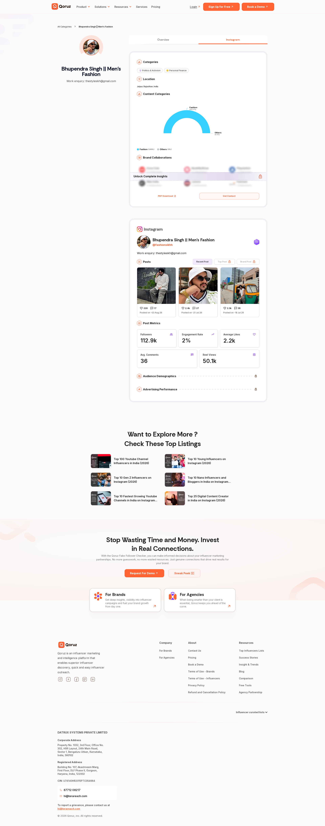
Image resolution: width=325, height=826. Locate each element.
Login (193, 6)
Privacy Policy (196, 685)
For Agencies (167, 657)
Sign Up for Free (219, 6)
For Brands (165, 650)
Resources (121, 6)
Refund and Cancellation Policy (206, 692)
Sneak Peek (182, 573)
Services (141, 6)
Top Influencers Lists (251, 650)
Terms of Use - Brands (201, 671)
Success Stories (248, 657)
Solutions (100, 6)
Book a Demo (256, 6)
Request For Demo (142, 573)
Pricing (155, 6)
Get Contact (229, 196)
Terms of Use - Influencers (204, 678)
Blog (241, 671)
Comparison (246, 678)
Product (81, 6)
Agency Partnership (250, 692)
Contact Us (194, 650)
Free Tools (245, 685)
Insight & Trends (248, 664)
